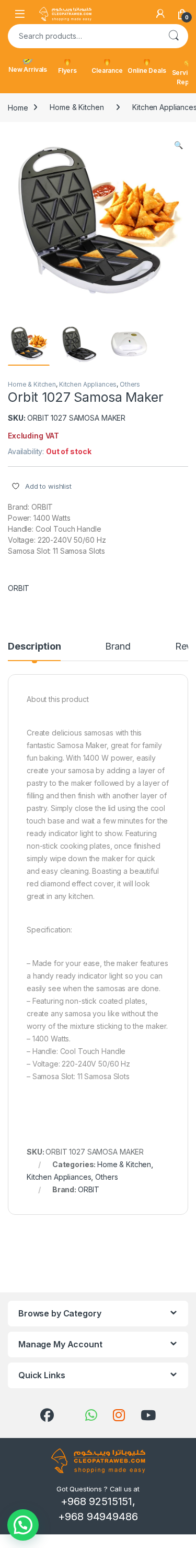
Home (18, 107)
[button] (178, 145)
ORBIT (18, 588)
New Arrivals (27, 69)
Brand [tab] (117, 647)
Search (173, 36)
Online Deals (147, 70)
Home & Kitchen (76, 107)
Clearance (107, 70)
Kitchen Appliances (88, 384)
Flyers (67, 70)
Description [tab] (34, 647)
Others (130, 384)
